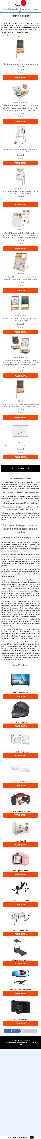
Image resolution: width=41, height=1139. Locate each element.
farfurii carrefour (20, 782)
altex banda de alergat (20, 960)
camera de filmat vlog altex (20, 990)
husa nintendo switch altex (20, 811)
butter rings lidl (20, 841)
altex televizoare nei (20, 692)
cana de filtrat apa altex (20, 752)
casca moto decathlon (20, 722)
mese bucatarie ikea (20, 930)
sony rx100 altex (20, 1019)
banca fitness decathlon (21, 901)
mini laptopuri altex (20, 871)
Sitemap (20, 1044)
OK (32, 1137)
